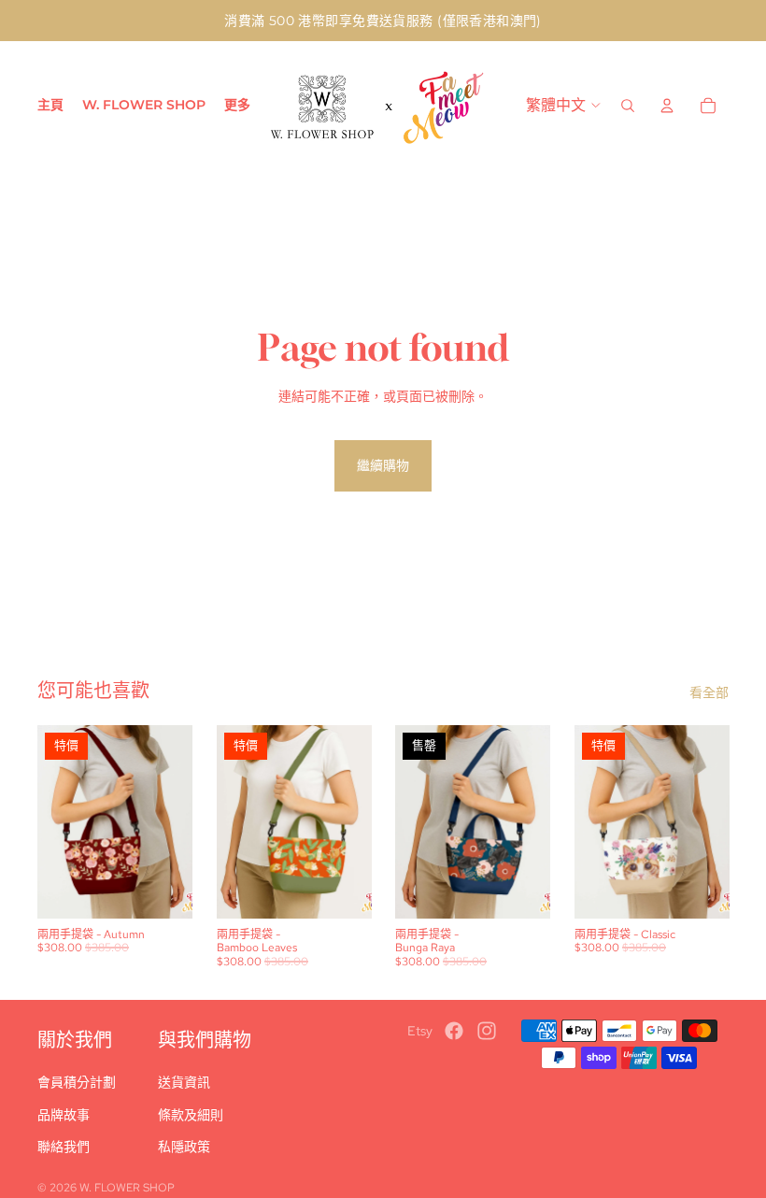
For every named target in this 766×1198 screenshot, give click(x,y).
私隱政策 (184, 1146)
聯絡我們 (63, 1146)
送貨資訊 (184, 1082)
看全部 (709, 692)
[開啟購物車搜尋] (627, 105)
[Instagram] (486, 1031)
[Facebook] (454, 1031)
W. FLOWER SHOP (127, 1187)
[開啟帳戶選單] (667, 105)
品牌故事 (63, 1114)
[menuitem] (237, 105)
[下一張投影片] (177, 822)
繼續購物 (383, 465)
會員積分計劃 (76, 1082)
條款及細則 (190, 1114)
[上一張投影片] (51, 822)
